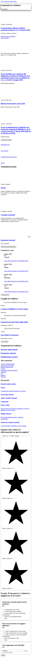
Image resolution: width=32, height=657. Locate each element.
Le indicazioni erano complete (12, 611)
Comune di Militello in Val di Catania (14, 309)
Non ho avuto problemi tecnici (12, 616)
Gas (2, 373)
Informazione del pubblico (8, 36)
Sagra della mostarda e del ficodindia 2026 (16, 261)
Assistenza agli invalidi (7, 365)
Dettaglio (5, 650)
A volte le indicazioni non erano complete (16, 633)
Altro (5, 618)
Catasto (3, 368)
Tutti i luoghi (4, 341)
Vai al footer (13, 1)
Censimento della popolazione (9, 370)
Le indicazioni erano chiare (12, 609)
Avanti (3, 655)
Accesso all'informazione (8, 364)
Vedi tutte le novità (6, 140)
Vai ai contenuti (5, 1)
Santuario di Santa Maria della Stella (14, 322)
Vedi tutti (3, 377)
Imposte (3, 375)
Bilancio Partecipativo (7, 367)
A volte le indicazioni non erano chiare (15, 631)
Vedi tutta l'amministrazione (8, 246)
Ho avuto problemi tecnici (11, 638)
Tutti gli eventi (5, 294)
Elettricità (3, 372)
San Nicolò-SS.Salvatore (9, 335)
